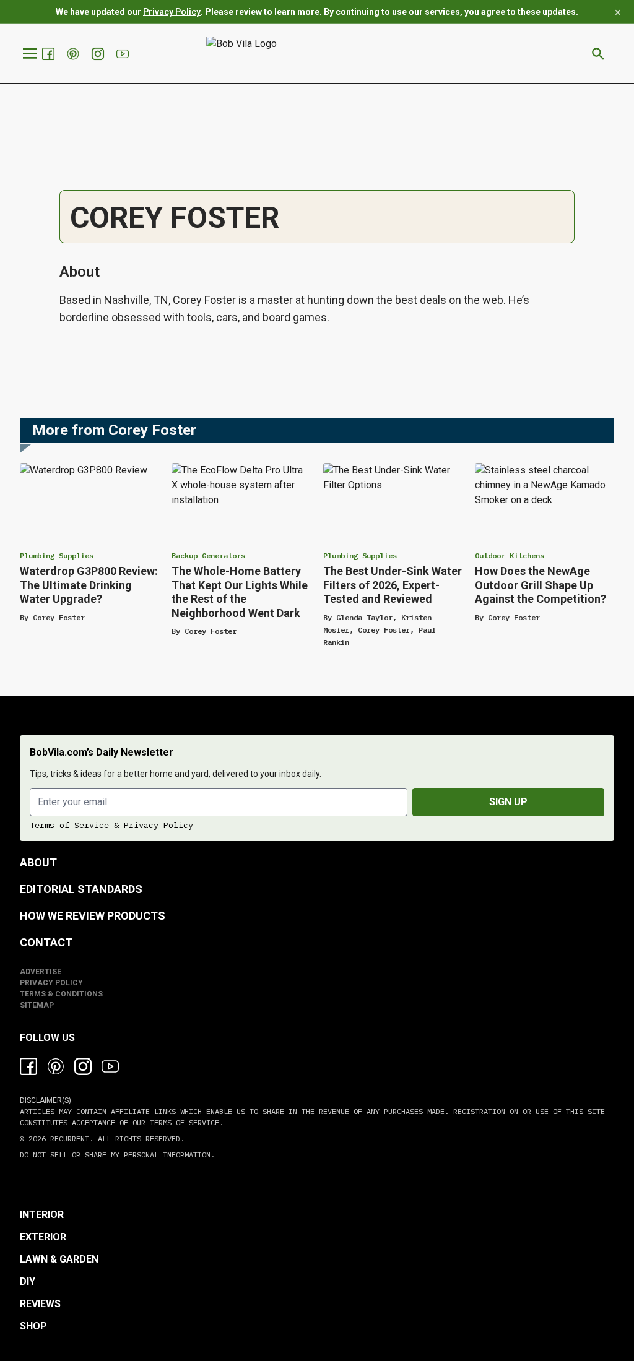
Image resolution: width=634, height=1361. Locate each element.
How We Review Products (92, 915)
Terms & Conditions (61, 994)
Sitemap (37, 1005)
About (38, 862)
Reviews (40, 1304)
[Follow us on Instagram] (99, 54)
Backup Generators (208, 555)
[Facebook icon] (28, 1066)
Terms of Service (69, 825)
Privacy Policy (172, 12)
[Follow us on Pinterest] (74, 54)
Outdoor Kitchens (509, 555)
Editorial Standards (81, 889)
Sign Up (508, 802)
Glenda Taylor (364, 617)
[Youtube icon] (110, 1066)
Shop (33, 1326)
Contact (46, 942)
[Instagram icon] (83, 1066)
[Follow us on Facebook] (49, 54)
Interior (42, 1215)
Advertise (40, 971)
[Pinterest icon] (55, 1066)
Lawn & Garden (59, 1259)
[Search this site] (598, 54)
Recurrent (67, 1138)
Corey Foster (59, 617)
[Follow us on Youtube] (123, 54)
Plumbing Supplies (56, 555)
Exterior (43, 1237)
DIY (27, 1281)
